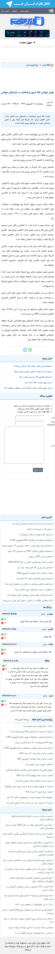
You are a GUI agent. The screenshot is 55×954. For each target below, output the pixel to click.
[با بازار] (27, 33)
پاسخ (43, 614)
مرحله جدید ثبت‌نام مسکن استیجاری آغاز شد (32, 523)
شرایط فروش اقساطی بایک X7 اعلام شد (34, 578)
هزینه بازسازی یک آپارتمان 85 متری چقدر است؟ (30, 731)
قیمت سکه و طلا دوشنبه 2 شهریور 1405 (34, 573)
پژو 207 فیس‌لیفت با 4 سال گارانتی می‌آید (33, 742)
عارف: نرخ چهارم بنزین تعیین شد (37, 726)
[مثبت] (2, 619)
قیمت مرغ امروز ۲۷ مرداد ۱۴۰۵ (38, 792)
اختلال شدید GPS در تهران (40, 556)
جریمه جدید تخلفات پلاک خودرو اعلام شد (33, 781)
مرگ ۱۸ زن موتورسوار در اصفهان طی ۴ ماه (33, 904)
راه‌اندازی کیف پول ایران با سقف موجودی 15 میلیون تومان (26, 545)
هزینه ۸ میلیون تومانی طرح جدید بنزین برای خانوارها (28, 786)
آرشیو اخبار (31, 65)
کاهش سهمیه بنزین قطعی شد (38, 764)
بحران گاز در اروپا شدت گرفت (39, 529)
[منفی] (2, 622)
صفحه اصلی (24, 11)
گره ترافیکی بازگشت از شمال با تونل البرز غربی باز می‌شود (27, 600)
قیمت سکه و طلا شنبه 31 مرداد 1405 (35, 753)
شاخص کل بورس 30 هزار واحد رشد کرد (34, 567)
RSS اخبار (46, 65)
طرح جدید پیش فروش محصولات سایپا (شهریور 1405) (28, 748)
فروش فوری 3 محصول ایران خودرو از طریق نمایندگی (29, 770)
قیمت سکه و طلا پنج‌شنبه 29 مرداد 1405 (34, 775)
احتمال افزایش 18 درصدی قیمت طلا (35, 377)
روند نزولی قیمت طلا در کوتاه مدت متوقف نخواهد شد (27, 388)
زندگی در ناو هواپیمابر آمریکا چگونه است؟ (33, 933)
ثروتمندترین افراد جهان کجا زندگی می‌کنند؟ (32, 366)
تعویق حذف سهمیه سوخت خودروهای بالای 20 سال (29, 797)
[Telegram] (25, 351)
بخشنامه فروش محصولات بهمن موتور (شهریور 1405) (29, 737)
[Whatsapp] (30, 351)
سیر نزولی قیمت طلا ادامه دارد (38, 382)
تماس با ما (5, 11)
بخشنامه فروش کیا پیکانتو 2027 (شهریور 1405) (31, 540)
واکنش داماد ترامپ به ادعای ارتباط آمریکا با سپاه (30, 927)
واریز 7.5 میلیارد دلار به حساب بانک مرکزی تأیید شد (29, 803)
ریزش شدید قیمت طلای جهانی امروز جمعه (32, 371)
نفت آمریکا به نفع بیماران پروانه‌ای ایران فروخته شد (29, 595)
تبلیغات (14, 11)
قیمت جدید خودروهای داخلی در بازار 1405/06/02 (30, 562)
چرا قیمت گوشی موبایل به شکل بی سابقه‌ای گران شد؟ (28, 584)
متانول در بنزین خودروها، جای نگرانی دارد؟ (33, 589)
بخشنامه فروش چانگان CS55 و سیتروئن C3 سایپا (30, 551)
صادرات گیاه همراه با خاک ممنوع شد (36, 534)
